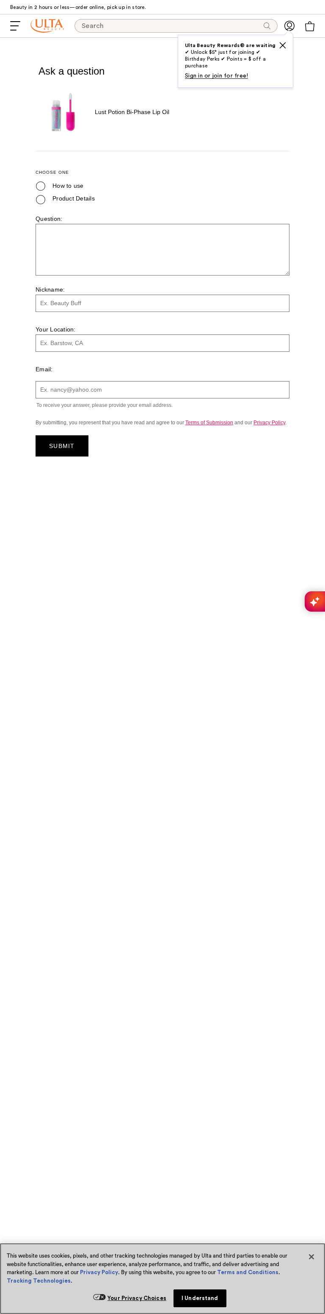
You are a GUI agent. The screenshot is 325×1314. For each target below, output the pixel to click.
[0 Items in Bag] (310, 26)
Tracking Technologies (39, 1280)
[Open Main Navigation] (15, 26)
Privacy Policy (99, 1272)
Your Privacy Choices (136, 1298)
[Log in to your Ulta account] (289, 26)
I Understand (200, 1298)
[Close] (311, 1256)
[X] (282, 45)
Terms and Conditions (247, 1272)
